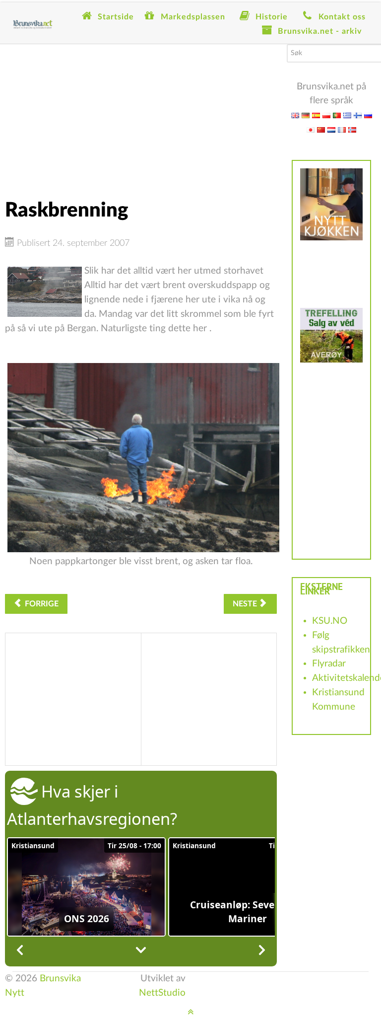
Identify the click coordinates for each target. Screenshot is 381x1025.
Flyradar (329, 663)
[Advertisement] (141, 113)
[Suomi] (358, 115)
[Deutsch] (306, 115)
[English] (295, 115)
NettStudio (162, 993)
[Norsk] (352, 129)
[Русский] (368, 115)
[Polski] (326, 115)
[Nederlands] (331, 129)
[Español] (316, 115)
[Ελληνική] (347, 115)
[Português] (337, 115)
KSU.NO (329, 621)
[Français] (342, 129)
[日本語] (311, 129)
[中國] (321, 129)
